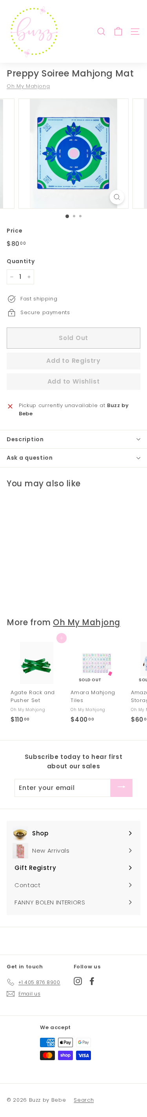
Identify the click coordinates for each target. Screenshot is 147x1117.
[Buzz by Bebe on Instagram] (78, 981)
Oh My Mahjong (28, 86)
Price (14, 231)
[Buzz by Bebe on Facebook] (92, 981)
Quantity (20, 261)
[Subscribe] (121, 788)
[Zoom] (117, 197)
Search (84, 1100)
